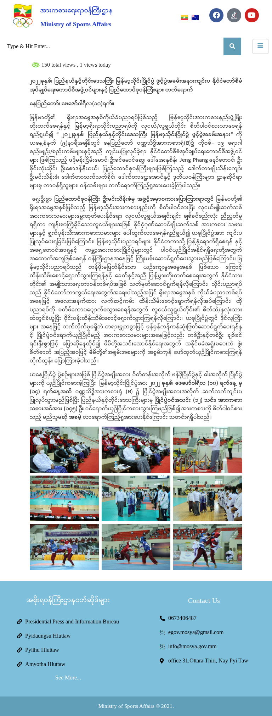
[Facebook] (216, 15)
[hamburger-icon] (260, 46)
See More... (68, 678)
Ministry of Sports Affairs (75, 24)
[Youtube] (252, 15)
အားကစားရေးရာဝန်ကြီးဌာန (76, 11)
